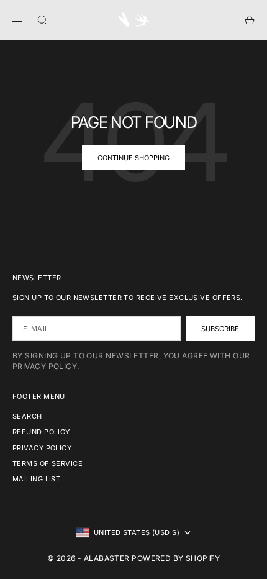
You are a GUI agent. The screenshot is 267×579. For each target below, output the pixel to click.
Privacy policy (41, 448)
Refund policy (41, 431)
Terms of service (47, 463)
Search (27, 416)
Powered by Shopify (176, 558)
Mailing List (36, 479)
